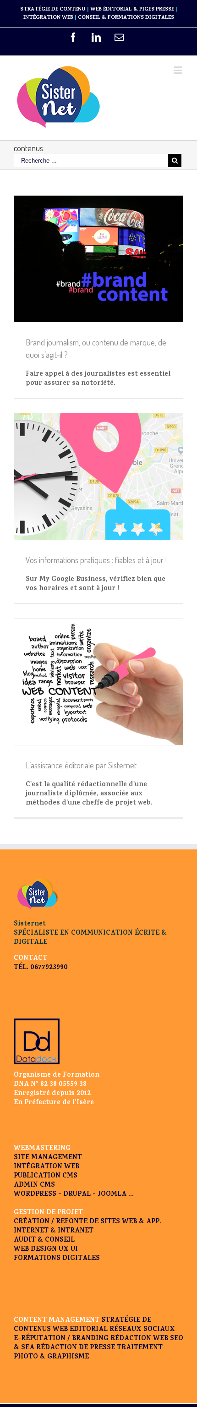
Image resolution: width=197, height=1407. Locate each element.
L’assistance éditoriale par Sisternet (81, 765)
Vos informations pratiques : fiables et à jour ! (96, 560)
